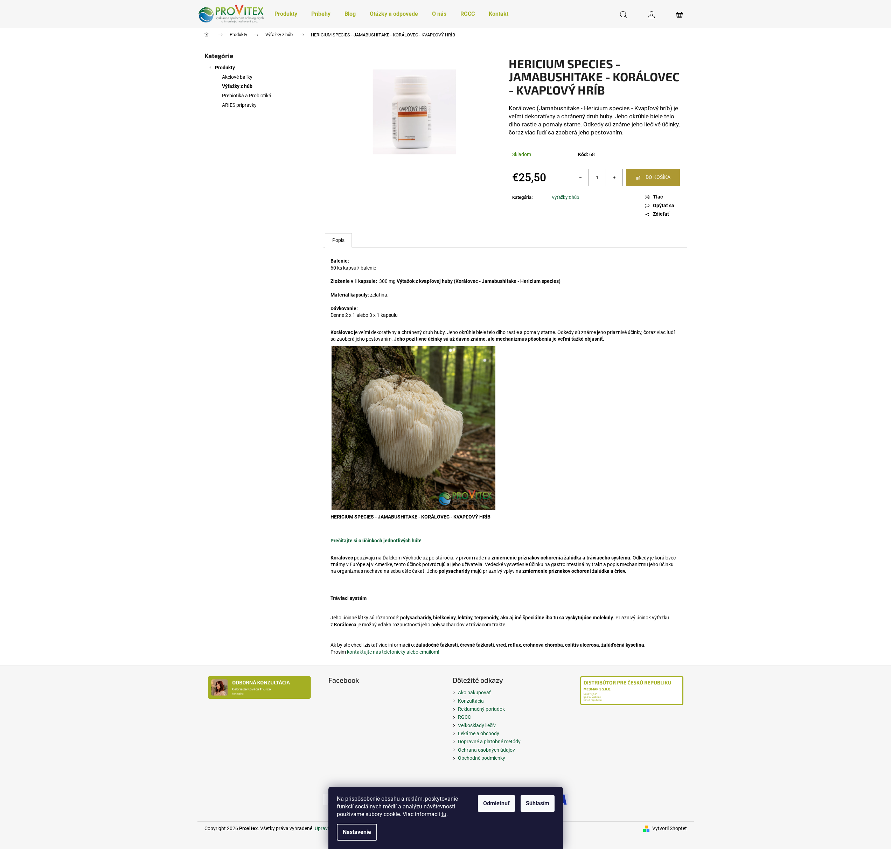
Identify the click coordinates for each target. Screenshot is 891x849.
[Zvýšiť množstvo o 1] (614, 177)
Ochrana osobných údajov (486, 750)
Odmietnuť (496, 803)
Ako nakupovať (474, 692)
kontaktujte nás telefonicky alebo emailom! (393, 652)
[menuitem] (285, 14)
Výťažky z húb (237, 86)
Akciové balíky (237, 77)
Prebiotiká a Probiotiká (246, 95)
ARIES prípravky (239, 105)
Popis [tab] (338, 240)
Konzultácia (471, 701)
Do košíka (658, 177)
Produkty (225, 67)
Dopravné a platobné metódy (489, 741)
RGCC (464, 717)
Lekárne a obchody (478, 733)
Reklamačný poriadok (481, 709)
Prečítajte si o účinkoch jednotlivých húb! (376, 540)
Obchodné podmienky (481, 758)
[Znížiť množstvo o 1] (580, 177)
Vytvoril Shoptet (669, 828)
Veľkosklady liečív (477, 725)
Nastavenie (357, 832)
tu (443, 814)
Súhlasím (537, 803)
